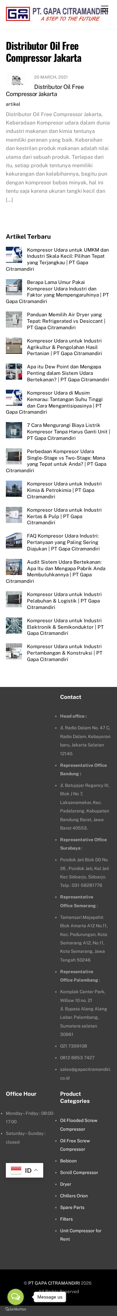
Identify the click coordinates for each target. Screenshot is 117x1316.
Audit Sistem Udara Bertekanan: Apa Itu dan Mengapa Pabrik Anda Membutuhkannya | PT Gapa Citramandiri (55, 571)
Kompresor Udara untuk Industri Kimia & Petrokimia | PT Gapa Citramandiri (64, 490)
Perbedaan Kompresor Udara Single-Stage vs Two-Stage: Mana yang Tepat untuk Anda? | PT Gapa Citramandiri (56, 461)
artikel (13, 104)
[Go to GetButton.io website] (15, 1309)
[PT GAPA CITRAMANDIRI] (57, 17)
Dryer (65, 1184)
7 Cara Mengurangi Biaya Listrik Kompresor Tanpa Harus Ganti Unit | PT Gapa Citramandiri (68, 431)
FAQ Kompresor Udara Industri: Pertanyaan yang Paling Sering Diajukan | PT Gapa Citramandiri (63, 542)
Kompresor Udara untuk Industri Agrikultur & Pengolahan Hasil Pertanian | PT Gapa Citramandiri (64, 347)
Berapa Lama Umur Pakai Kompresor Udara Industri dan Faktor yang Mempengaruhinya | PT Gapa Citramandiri (57, 291)
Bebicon (68, 1160)
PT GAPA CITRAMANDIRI (54, 1283)
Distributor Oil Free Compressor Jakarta (45, 90)
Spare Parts (72, 1207)
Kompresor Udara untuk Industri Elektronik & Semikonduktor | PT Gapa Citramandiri (65, 627)
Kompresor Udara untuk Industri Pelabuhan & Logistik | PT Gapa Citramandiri (64, 601)
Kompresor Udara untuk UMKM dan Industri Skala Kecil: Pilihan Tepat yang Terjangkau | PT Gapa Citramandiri (57, 259)
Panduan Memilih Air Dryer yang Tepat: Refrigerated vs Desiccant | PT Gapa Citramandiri (66, 321)
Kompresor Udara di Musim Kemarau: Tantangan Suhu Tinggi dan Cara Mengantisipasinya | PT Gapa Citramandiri (54, 402)
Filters (66, 1219)
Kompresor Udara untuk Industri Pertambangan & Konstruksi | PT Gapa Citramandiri (64, 653)
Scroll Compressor (79, 1172)
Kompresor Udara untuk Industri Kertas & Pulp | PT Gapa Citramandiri (64, 516)
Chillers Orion (74, 1195)
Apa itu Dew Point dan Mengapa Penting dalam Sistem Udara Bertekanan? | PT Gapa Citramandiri (68, 373)
